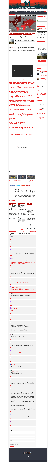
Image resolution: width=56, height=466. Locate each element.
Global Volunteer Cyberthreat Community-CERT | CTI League (16, 79)
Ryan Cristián (15, 38)
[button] (45, 11)
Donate (20, 8)
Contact (19, 8)
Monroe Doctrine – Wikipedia (12, 118)
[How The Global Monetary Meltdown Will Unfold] (13, 202)
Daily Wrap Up (29, 33)
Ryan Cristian (30, 34)
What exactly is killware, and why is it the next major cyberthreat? (17, 96)
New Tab (10, 110)
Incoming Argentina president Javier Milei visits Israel (15, 123)
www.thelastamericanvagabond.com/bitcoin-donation (22, 146)
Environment (19, 203)
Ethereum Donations (31, 8)
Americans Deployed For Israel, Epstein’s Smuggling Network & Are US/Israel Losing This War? (31, 180)
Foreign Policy (33, 33)
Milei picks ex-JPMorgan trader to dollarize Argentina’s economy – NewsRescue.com (19, 121)
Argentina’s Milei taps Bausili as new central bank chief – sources (17, 122)
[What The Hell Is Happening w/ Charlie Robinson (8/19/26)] (27, 455)
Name (10, 435)
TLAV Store (33, 11)
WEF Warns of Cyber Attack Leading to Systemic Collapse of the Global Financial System (20, 94)
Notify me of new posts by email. (14, 444)
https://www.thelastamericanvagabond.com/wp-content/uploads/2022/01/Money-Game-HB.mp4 (20, 134)
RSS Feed (40, 11)
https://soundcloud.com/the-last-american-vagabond (15, 132)
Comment (11, 430)
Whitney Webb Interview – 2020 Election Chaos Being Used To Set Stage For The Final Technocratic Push (13, 180)
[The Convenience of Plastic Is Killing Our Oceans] (22, 202)
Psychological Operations (25, 34)
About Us (16, 8)
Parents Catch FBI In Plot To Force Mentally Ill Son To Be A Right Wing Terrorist (42, 114)
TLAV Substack (26, 11)
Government (13, 34)
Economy (12, 203)
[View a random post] (46, 11)
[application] (42, 31)
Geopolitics (10, 34)
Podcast (16, 34)
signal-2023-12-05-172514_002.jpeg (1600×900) (15, 104)
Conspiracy (18, 33)
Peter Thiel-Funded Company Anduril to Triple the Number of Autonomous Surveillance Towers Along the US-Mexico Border (43, 84)
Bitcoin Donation (23, 8)
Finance (10, 203)
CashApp (37, 8)
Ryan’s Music (40, 8)
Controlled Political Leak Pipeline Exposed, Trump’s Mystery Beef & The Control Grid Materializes (43, 71)
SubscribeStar (34, 8)
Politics (18, 34)
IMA (18, 11)
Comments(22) (18, 38)
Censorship (15, 33)
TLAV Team (15, 11)
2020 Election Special (11, 33)
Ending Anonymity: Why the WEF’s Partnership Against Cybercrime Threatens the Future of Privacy (21, 95)
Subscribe (30, 11)
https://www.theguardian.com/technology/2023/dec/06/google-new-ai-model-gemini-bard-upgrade (23, 238)
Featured (15, 203)
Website (11, 440)
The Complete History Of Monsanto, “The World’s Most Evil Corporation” (43, 117)
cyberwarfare (26, 33)
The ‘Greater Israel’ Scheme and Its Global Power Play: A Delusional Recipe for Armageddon (20, 93)
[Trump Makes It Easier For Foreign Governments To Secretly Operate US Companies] (29, 455)
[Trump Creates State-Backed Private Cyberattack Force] (29, 456)
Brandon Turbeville (28, 213)
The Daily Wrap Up (14, 47)
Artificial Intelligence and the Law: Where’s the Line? (32, 231)
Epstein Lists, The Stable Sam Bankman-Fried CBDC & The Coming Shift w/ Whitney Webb (21, 180)
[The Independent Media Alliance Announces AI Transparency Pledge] (23, 458)
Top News (12, 11)
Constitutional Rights (22, 33)
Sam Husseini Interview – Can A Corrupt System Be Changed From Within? (43, 79)
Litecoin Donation (26, 8)
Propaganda (21, 34)
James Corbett (15, 207)
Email (10, 437)
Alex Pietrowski (23, 207)
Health (22, 203)
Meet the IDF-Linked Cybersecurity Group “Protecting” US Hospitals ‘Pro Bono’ (18, 92)
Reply (10, 246)
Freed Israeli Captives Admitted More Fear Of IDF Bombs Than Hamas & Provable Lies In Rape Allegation (13, 231)
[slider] (45, 31)
